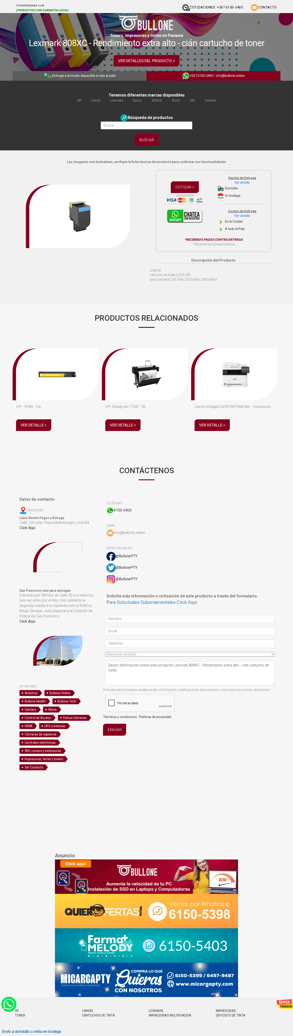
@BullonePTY (126, 556)
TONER (20, 1015)
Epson (137, 100)
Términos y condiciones (120, 717)
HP (79, 100)
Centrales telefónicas (40, 742)
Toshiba (210, 100)
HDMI (28, 726)
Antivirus (31, 693)
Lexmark (117, 100)
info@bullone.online (230, 75)
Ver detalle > (34, 425)
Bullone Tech (67, 701)
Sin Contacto (34, 767)
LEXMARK (156, 1011)
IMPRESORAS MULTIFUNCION (170, 1015)
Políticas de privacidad (155, 717)
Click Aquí (27, 528)
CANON (87, 1011)
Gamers (30, 709)
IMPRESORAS (226, 1011)
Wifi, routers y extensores (43, 751)
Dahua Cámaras (75, 718)
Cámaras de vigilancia (40, 734)
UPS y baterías (54, 726)
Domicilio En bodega (240, 186)
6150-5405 (123, 510)
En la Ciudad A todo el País (240, 220)
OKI (192, 100)
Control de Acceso (38, 718)
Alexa (52, 709)
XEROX (157, 100)
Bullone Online (60, 693)
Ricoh (176, 100)
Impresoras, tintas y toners (44, 759)
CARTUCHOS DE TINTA (98, 1015)
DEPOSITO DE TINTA (230, 1015)
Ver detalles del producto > (146, 60)
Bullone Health (35, 701)
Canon (96, 100)
